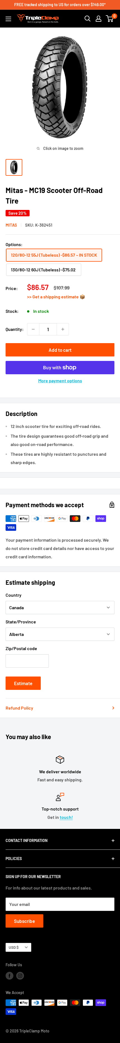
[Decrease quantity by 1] (33, 329)
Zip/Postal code (21, 648)
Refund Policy (19, 707)
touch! (66, 817)
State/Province (21, 621)
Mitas (11, 224)
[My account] (98, 19)
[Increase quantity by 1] (63, 329)
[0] (109, 18)
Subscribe (24, 921)
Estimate (23, 683)
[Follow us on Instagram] (20, 975)
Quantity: (15, 329)
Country (13, 595)
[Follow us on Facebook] (9, 975)
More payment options (60, 380)
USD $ (14, 947)
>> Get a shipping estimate (53, 296)
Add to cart (60, 350)
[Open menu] (8, 19)
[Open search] (88, 19)
